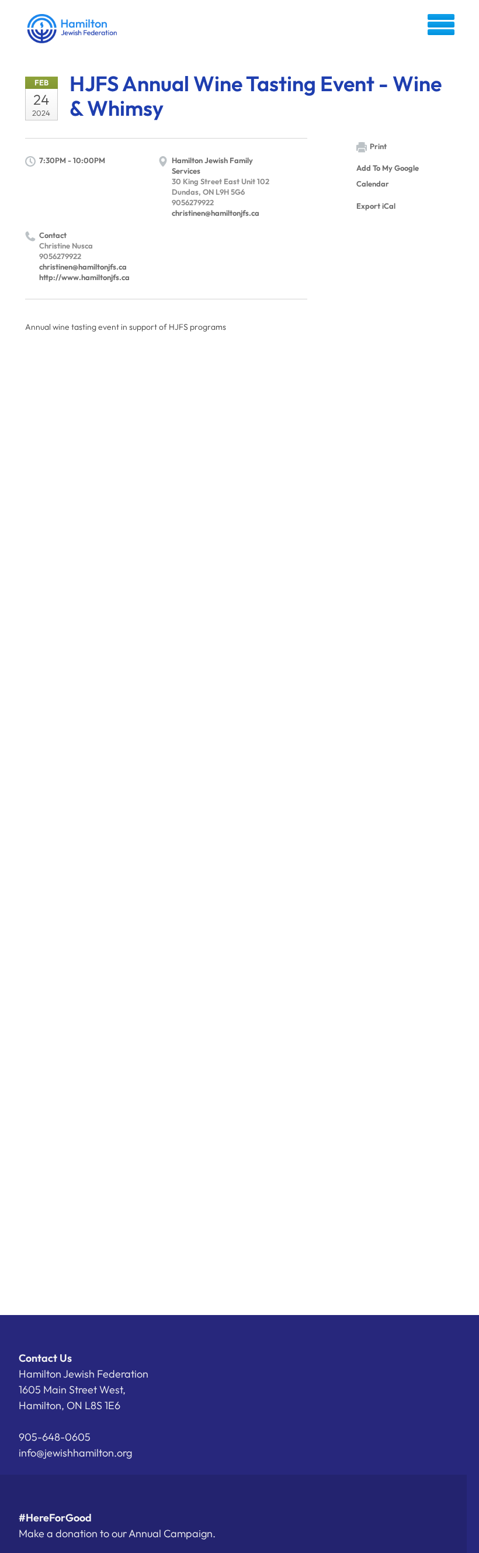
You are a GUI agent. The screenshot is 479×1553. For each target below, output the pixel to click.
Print (378, 146)
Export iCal (375, 205)
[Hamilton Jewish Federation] (72, 28)
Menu (441, 24)
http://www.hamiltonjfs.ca (84, 277)
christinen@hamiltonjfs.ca (215, 213)
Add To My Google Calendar (387, 175)
